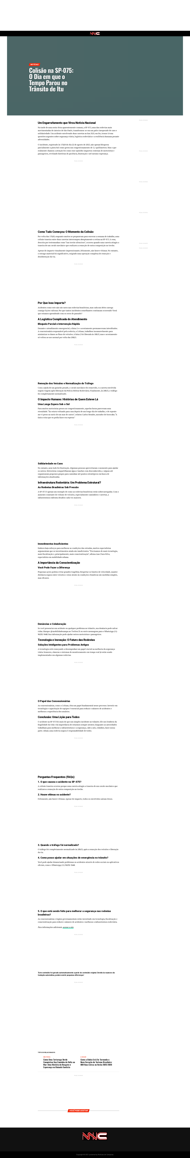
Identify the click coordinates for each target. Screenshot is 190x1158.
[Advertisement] (95, 15)
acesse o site (68, 927)
